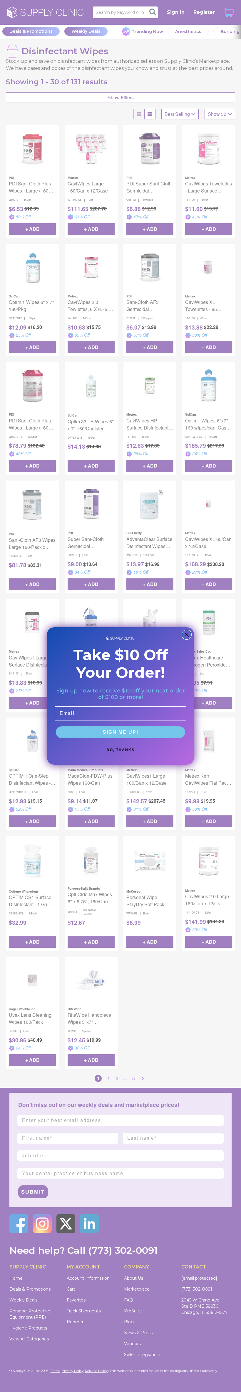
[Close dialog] (186, 634)
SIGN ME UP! (120, 732)
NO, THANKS (121, 750)
